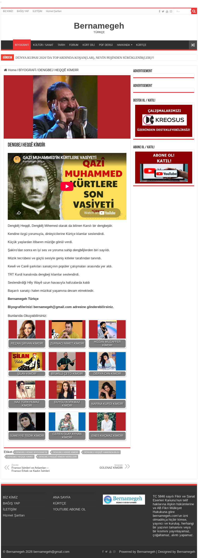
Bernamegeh (99, 25)
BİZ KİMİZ (8, 11)
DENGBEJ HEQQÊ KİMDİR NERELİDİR (58, 457)
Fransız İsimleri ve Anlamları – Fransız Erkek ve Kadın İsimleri (31, 468)
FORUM (73, 45)
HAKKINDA (123, 45)
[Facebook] (159, 11)
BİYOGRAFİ (22, 45)
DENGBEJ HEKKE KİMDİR (65, 452)
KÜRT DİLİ (89, 45)
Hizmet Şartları (53, 11)
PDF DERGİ (106, 45)
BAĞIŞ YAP (23, 11)
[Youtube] (167, 11)
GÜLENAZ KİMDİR (111, 466)
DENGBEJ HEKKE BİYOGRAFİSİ (31, 452)
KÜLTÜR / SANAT (43, 45)
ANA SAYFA (8, 44)
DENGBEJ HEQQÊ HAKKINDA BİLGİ (101, 452)
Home (11, 70)
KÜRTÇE (141, 45)
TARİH (61, 45)
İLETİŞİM (37, 11)
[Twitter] (163, 11)
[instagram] (170, 11)
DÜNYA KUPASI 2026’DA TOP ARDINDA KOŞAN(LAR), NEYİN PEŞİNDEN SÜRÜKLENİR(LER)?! (84, 58)
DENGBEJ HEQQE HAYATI (20, 457)
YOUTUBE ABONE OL (69, 509)
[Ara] (194, 11)
